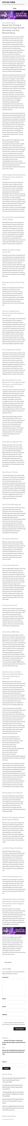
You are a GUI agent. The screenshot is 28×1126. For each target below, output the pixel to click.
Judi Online (8, 962)
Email (4, 1006)
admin (13, 23)
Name (4, 998)
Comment (5, 977)
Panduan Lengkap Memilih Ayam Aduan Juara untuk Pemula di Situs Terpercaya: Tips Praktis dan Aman (13, 1108)
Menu (14, 8)
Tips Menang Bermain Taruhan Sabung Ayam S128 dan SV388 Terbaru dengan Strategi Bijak (13, 1094)
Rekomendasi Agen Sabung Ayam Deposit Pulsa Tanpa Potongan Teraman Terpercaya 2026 (13, 1080)
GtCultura (8, 2)
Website (4, 1014)
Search (4, 1062)
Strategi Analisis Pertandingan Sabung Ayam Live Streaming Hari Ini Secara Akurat (12, 1101)
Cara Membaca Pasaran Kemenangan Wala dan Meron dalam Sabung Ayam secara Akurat (12, 1087)
